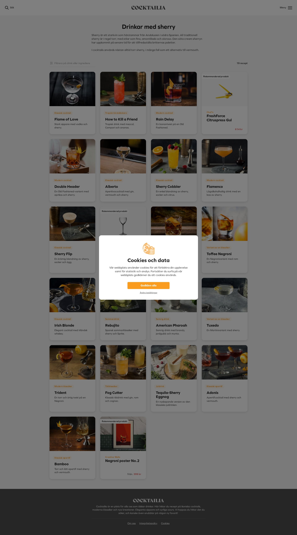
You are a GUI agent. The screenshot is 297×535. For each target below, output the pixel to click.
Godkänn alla (148, 285)
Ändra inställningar (148, 292)
